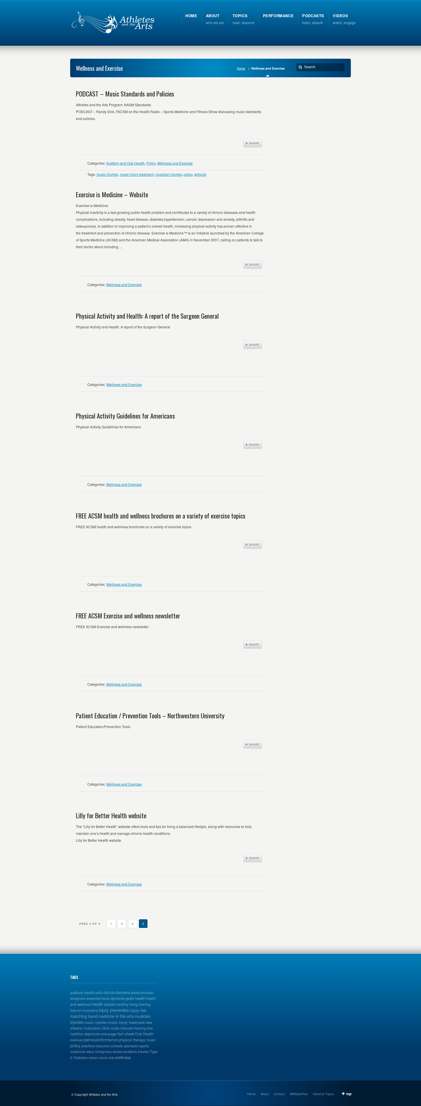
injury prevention (114, 1010)
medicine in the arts (116, 1016)
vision (93, 1057)
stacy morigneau (99, 1051)
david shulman (142, 992)
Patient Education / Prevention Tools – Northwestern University (150, 715)
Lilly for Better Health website (111, 815)
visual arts (106, 1057)
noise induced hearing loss (132, 1028)
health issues (104, 1004)
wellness (123, 1057)
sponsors (131, 1045)
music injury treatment (137, 174)
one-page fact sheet (117, 1033)
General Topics (323, 1093)
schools (200, 174)
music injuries (107, 174)
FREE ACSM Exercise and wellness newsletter (128, 615)
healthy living (127, 1004)
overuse (76, 1039)
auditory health (82, 992)
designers (78, 998)
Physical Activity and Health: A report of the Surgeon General (147, 316)
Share (252, 143)
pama (89, 1039)
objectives (92, 1033)
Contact (279, 1093)
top (348, 1093)
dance (109, 992)
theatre (143, 1051)
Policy (151, 163)
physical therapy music (137, 1039)
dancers (122, 992)
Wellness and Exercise (175, 163)
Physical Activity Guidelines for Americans (125, 416)
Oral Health (144, 1033)
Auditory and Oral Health (125, 163)
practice (88, 1045)
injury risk (138, 1010)
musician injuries (169, 174)
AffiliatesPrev (299, 1093)
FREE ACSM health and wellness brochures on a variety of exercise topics (160, 516)
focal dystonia (113, 998)
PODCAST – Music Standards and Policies (125, 93)
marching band (83, 1016)
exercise (93, 998)
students (130, 1051)
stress (117, 1051)
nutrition (76, 1033)
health (140, 998)
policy (188, 174)
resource (102, 1045)
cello (99, 992)
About (265, 1093)
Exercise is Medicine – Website (112, 194)
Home (241, 68)
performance (106, 1039)
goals (129, 998)
